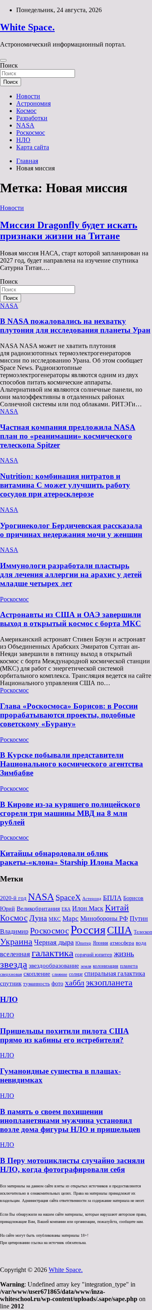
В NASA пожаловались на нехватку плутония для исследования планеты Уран (75, 325)
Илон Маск (87, 908)
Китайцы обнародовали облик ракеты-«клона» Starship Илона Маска (69, 857)
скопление (37, 973)
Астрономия (33, 103)
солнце (76, 974)
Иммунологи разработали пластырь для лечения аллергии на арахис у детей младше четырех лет (71, 574)
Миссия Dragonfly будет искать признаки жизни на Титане (68, 230)
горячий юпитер (93, 954)
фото (57, 984)
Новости (28, 96)
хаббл (74, 982)
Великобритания (38, 908)
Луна (38, 917)
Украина (16, 941)
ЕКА (66, 909)
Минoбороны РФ (104, 918)
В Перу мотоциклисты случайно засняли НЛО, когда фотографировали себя (72, 1165)
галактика (52, 952)
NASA (25, 125)
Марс (70, 918)
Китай (117, 907)
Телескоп (143, 932)
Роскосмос (30, 132)
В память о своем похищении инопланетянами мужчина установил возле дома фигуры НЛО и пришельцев (70, 1120)
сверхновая (11, 974)
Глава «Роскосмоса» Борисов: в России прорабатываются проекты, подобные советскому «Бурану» (69, 715)
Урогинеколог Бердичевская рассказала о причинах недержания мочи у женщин (71, 530)
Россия (88, 929)
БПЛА (112, 898)
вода (141, 943)
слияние (59, 974)
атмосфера (122, 943)
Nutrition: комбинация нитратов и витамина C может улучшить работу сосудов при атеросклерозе (65, 485)
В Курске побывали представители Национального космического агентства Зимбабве (71, 764)
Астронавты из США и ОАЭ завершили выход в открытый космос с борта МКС (70, 619)
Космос (26, 110)
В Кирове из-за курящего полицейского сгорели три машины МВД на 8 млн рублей (70, 813)
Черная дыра (54, 942)
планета (129, 966)
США (119, 930)
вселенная (15, 954)
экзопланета (109, 982)
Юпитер (83, 943)
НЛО (23, 139)
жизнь (124, 953)
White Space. (27, 27)
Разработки (31, 118)
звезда (13, 964)
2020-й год (13, 898)
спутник (10, 983)
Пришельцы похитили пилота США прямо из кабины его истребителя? (64, 1035)
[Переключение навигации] (3, 60)
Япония (100, 943)
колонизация (105, 966)
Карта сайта (32, 147)
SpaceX (68, 897)
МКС (55, 919)
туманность (36, 984)
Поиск (9, 65)
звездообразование (54, 965)
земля (86, 966)
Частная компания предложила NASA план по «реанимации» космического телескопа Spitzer (67, 436)
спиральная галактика (114, 973)
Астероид (91, 898)
